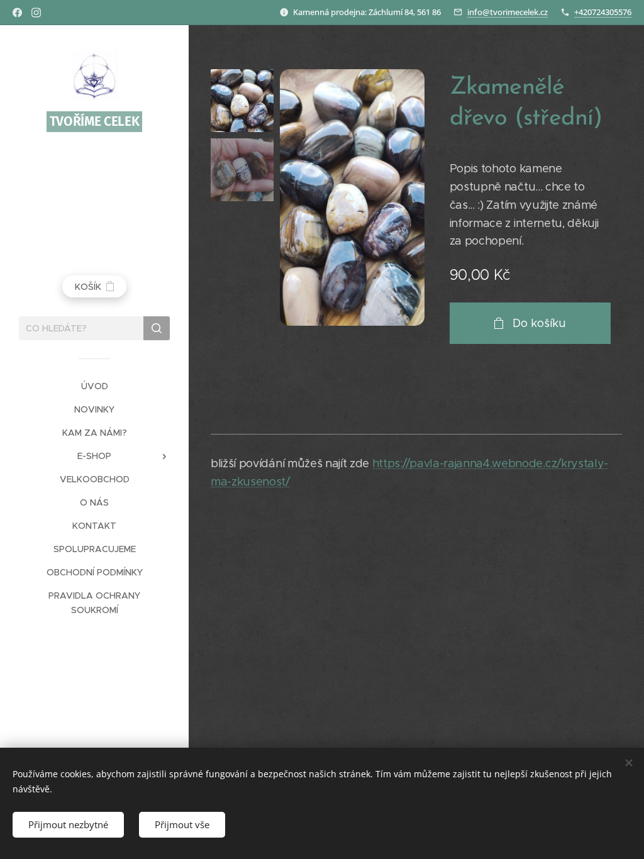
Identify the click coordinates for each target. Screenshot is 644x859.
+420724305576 (602, 12)
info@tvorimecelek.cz (507, 12)
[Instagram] (36, 12)
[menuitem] (94, 386)
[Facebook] (17, 12)
